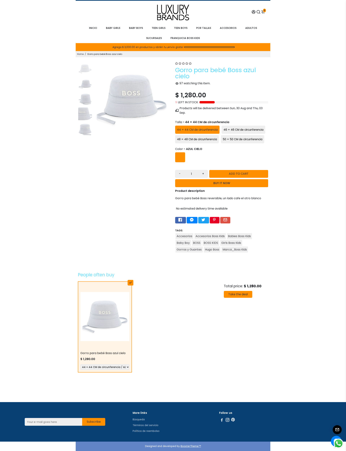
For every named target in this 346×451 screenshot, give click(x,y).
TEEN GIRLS (158, 28)
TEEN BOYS (180, 28)
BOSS (196, 243)
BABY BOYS (136, 28)
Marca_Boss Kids (235, 249)
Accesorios (184, 236)
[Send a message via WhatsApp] (338, 443)
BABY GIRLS (113, 28)
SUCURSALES (154, 38)
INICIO (93, 28)
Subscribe (94, 422)
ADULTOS (251, 28)
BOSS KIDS (211, 243)
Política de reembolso (146, 431)
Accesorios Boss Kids (210, 236)
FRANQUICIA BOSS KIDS (185, 38)
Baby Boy (183, 243)
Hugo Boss (212, 249)
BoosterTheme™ (191, 446)
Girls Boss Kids (231, 243)
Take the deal (238, 294)
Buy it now (221, 183)
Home (80, 54)
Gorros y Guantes (189, 249)
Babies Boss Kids (239, 236)
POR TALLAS (203, 28)
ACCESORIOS (228, 28)
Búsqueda (139, 419)
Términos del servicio (145, 425)
